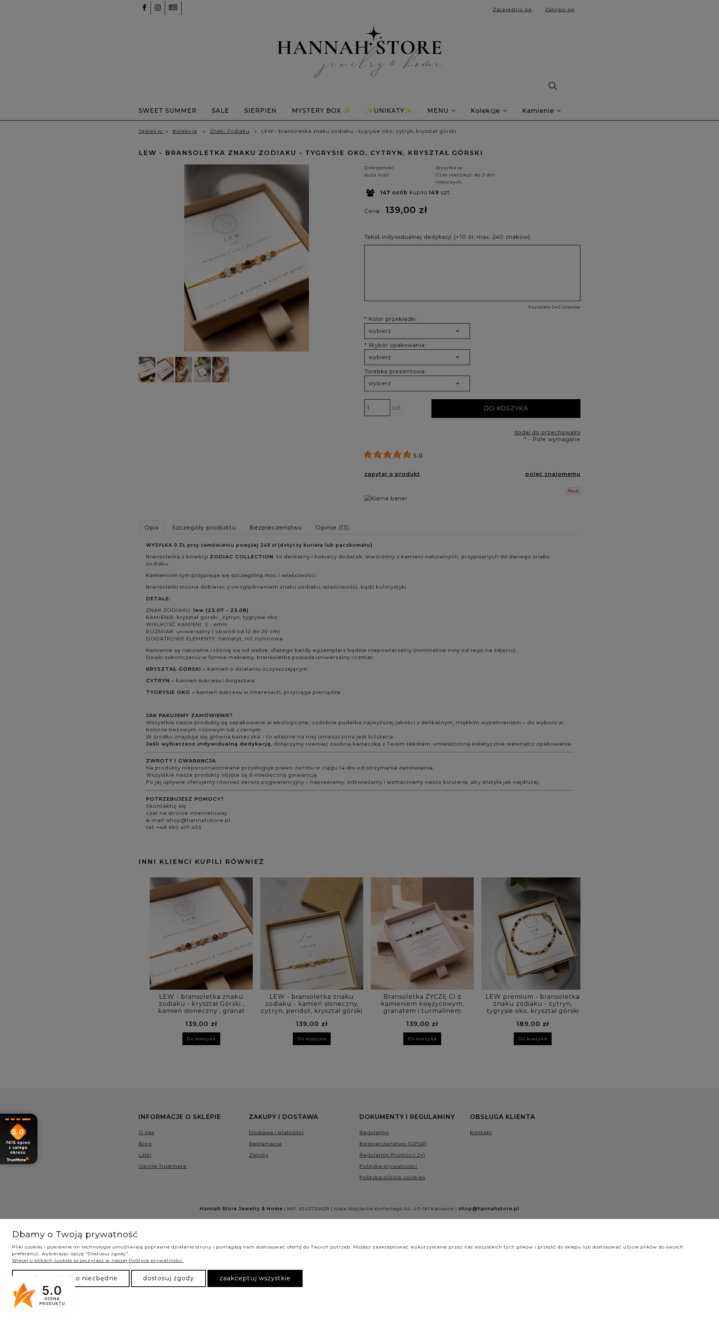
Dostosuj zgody (168, 1278)
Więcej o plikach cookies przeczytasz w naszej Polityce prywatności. (97, 1260)
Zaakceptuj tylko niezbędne (71, 1278)
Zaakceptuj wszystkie (255, 1278)
